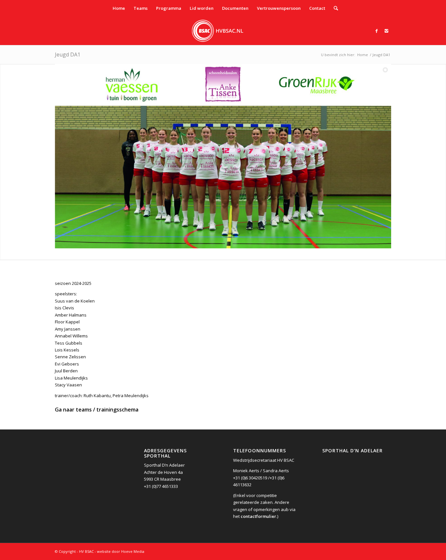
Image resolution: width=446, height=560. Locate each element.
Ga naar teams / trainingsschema (96, 409)
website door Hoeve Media (120, 551)
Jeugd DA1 (67, 54)
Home (362, 54)
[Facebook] (376, 31)
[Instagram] (386, 31)
